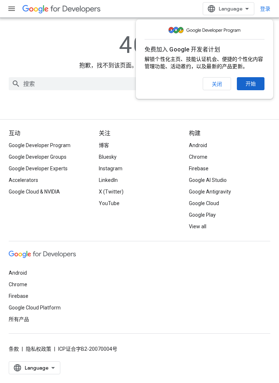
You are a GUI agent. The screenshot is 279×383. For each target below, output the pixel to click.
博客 (104, 145)
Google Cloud (204, 203)
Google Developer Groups (37, 157)
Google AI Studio (208, 180)
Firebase (199, 168)
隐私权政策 (38, 349)
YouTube (109, 203)
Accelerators (23, 180)
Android (198, 145)
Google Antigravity (210, 192)
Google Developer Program (39, 145)
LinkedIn (108, 180)
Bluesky (108, 157)
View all (197, 226)
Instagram (110, 168)
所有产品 (19, 319)
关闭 (217, 84)
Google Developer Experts (38, 168)
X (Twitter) (111, 192)
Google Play (202, 215)
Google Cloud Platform (35, 308)
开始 (251, 83)
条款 (14, 349)
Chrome (198, 157)
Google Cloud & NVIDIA (34, 192)
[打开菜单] (11, 8)
